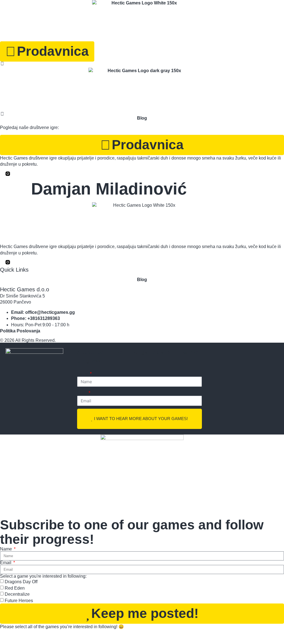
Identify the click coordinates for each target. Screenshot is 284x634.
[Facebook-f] (2, 262)
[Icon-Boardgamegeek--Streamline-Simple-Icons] (13, 262)
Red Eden (15, 588)
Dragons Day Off (21, 581)
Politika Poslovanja (20, 331)
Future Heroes (19, 600)
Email (82, 392)
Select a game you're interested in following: (43, 576)
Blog (142, 279)
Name (83, 373)
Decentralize (17, 594)
